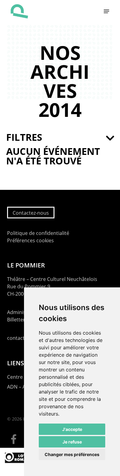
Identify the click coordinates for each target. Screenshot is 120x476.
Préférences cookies (30, 240)
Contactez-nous (31, 212)
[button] (106, 11)
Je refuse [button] (72, 441)
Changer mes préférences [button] (72, 454)
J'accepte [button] (72, 429)
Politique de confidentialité (38, 233)
